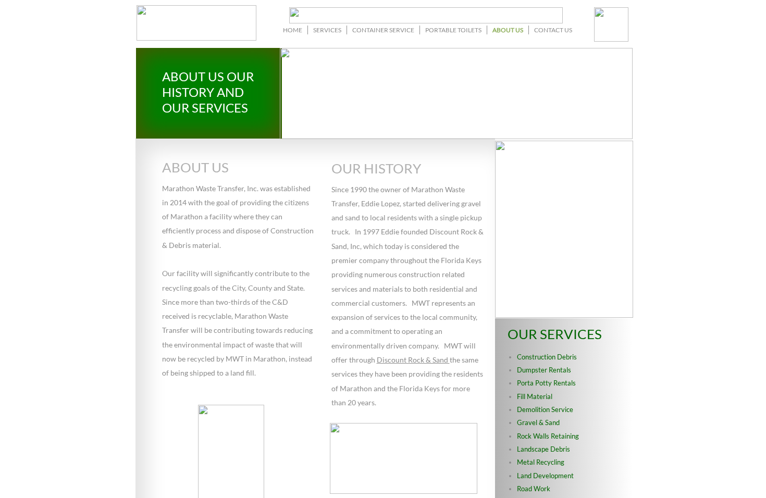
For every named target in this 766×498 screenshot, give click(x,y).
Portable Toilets (453, 30)
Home (292, 30)
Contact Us (553, 30)
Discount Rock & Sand (413, 359)
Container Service (383, 30)
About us (507, 30)
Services (327, 30)
